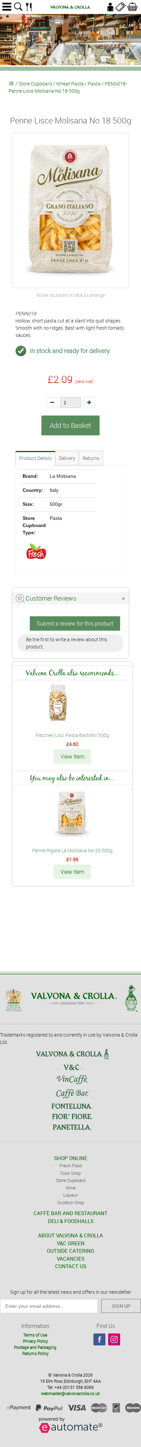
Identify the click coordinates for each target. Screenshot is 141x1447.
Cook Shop (70, 1173)
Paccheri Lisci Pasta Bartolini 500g (72, 735)
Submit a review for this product (75, 623)
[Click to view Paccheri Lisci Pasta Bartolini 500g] (72, 719)
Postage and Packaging (35, 1347)
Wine (71, 1188)
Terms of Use (35, 1335)
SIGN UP (121, 1306)
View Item (72, 756)
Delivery (67, 458)
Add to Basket (70, 425)
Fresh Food (71, 1165)
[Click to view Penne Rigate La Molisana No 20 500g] (72, 834)
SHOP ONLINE (70, 1158)
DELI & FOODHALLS (70, 1221)
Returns (90, 458)
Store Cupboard (35, 83)
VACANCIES (71, 1258)
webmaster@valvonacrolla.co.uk (70, 1393)
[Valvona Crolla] (11, 83)
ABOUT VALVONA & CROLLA (70, 1235)
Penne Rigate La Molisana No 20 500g (72, 850)
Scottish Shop (70, 1202)
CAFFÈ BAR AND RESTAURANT (70, 1213)
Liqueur (70, 1195)
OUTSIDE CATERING (70, 1250)
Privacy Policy (35, 1341)
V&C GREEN (71, 1243)
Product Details (35, 458)
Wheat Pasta (70, 83)
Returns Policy (35, 1353)
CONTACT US (70, 1266)
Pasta (94, 83)
